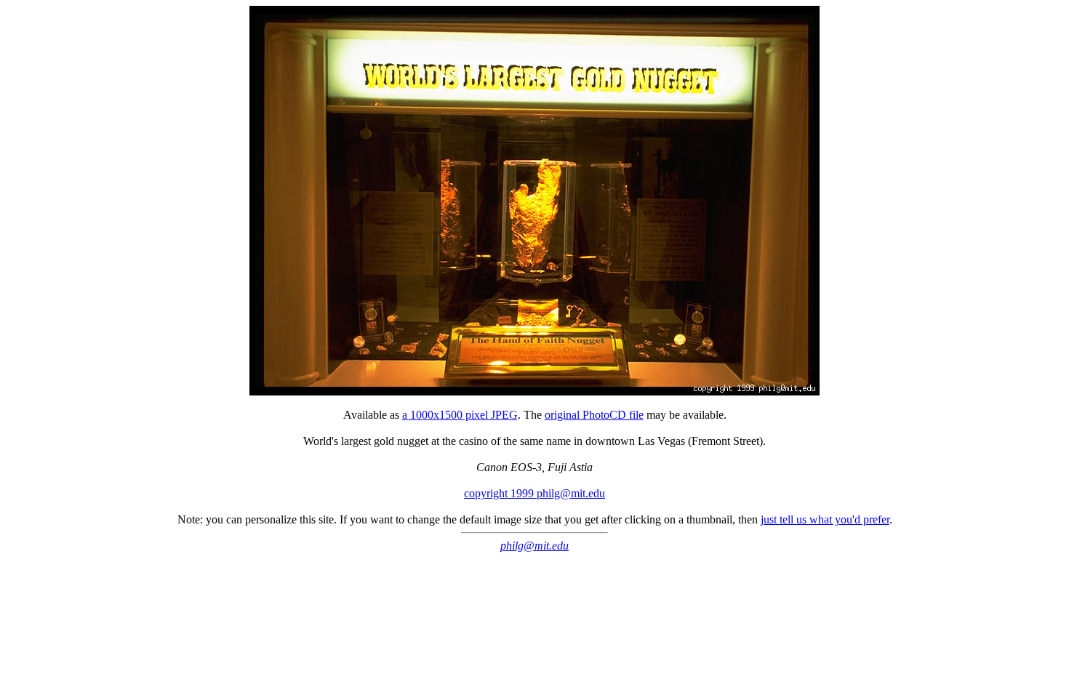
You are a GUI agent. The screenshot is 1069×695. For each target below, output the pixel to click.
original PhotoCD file (594, 415)
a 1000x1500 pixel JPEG (460, 415)
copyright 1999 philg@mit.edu (534, 493)
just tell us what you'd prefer (825, 519)
